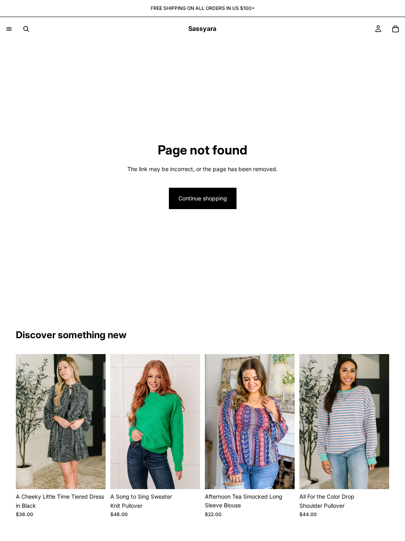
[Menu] (9, 29)
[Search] (26, 29)
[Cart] (395, 29)
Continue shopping (202, 198)
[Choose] (93, 477)
